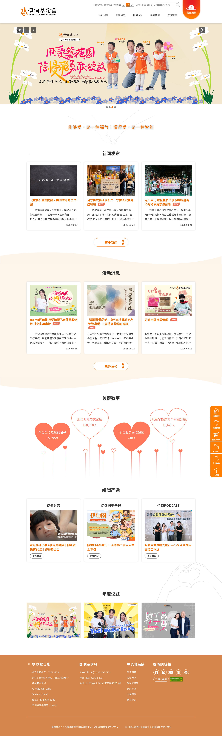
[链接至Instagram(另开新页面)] (164, 672)
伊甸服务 (138, 15)
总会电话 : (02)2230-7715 (95, 672)
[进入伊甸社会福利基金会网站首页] (39, 11)
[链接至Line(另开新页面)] (186, 672)
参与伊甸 (155, 15)
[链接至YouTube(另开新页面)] (171, 672)
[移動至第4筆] (115, 107)
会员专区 (99, 4)
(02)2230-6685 (42, 688)
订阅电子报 (161, 679)
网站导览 (108, 4)
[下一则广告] (202, 30)
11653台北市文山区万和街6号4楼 (103, 683)
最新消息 (120, 15)
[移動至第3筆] (112, 107)
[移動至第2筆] (110, 107)
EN (148, 4)
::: (93, 4)
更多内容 (36, 555)
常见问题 (131, 672)
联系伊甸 (131, 699)
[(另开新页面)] (111, 63)
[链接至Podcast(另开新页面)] (178, 672)
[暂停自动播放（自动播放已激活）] (26, 30)
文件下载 (131, 694)
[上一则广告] (33, 30)
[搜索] (177, 4)
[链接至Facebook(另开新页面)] (156, 672)
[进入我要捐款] (191, 19)
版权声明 (131, 677)
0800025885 (41, 694)
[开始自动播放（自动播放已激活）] (20, 30)
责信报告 (172, 15)
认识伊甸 (103, 15)
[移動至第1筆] (107, 107)
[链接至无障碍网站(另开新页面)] (176, 679)
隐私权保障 (133, 683)
